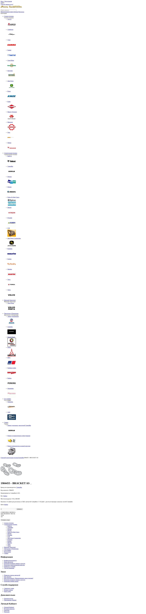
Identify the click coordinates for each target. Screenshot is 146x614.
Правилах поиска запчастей (12, 575)
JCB (8, 536)
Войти (5, 496)
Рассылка (6, 612)
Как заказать (7, 576)
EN (2, 3)
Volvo (9, 545)
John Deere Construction (14, 538)
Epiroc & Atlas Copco (13, 532)
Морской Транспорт (10, 300)
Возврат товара (8, 590)
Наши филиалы (8, 562)
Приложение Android (10, 600)
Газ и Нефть (7, 399)
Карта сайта (7, 591)
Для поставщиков (9, 568)
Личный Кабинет (9, 607)
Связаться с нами (9, 588)
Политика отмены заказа (11, 581)
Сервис (6, 422)
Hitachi (9, 533)
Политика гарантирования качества (14, 565)
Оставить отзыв (5, 520)
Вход (2, 1)
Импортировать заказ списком (9, 12)
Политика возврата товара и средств (14, 563)
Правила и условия (9, 566)
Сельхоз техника (9, 16)
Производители (8, 598)
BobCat (9, 526)
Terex (8, 544)
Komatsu (9, 539)
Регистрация (8, 1)
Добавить (19, 509)
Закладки (6, 610)
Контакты (21, 12)
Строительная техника (10, 153)
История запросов (9, 609)
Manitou (9, 542)
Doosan (9, 529)
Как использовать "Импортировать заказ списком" (18, 578)
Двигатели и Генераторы (11, 313)
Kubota (9, 541)
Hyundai (9, 535)
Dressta (9, 530)
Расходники (7, 552)
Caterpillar (10, 527)
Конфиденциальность (10, 560)
